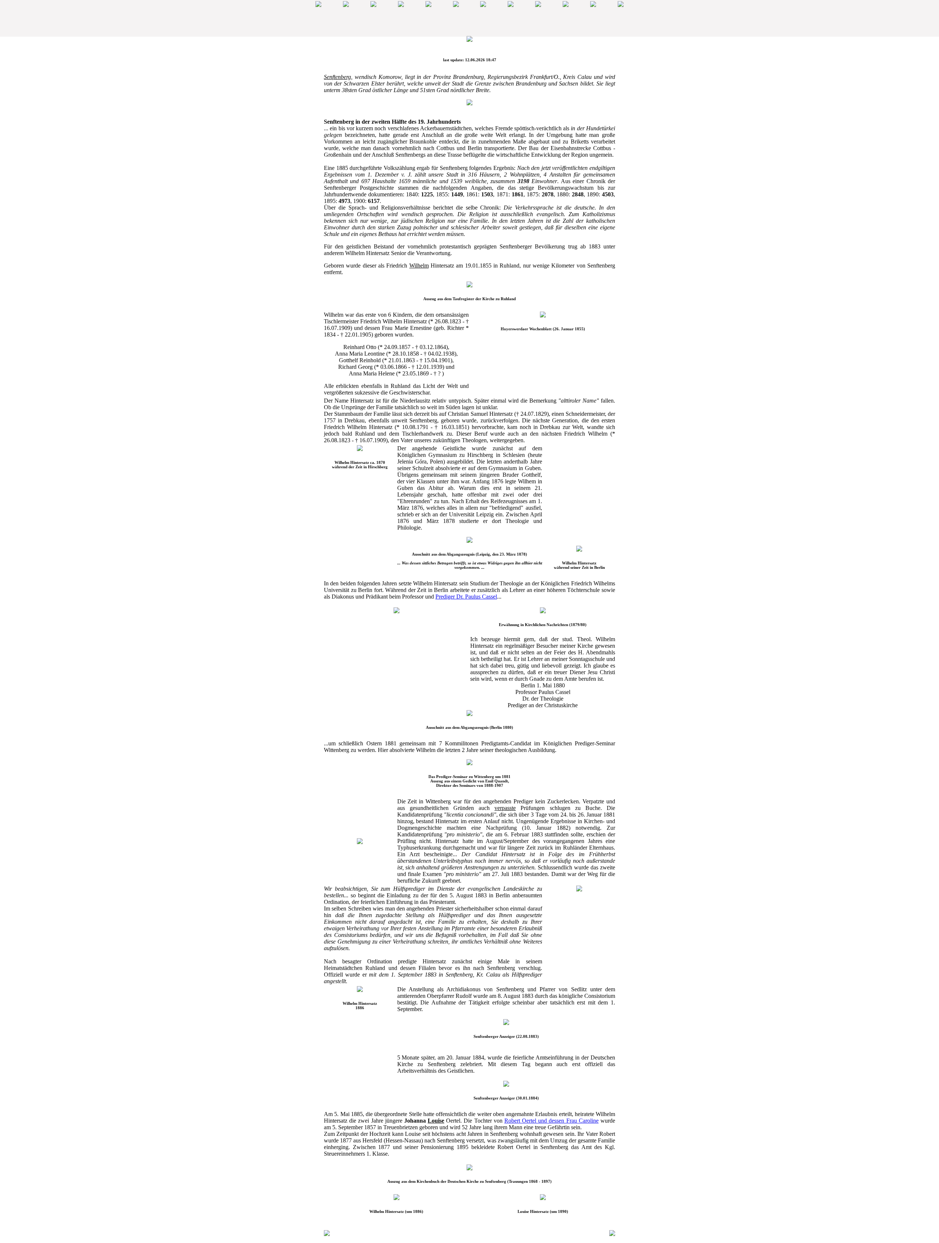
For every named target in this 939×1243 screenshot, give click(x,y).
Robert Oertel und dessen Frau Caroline (551, 1120)
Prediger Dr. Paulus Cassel (466, 596)
